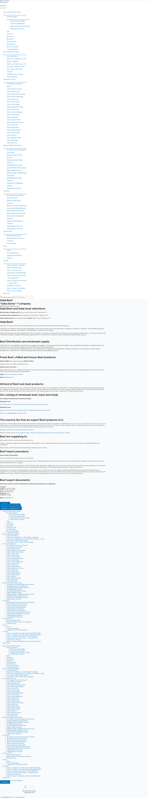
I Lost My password (12, 49)
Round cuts (3, 413)
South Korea (20, 427)
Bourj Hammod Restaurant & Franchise (15, 217)
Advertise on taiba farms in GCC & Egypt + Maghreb (16, 60)
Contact (5, 260)
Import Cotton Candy (13, 132)
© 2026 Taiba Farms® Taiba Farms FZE (29, 791)
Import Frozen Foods (13, 102)
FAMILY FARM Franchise (14, 170)
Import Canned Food (13, 114)
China (95, 425)
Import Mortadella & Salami (15, 107)
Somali (28, 433)
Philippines (101, 425)
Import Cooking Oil (12, 117)
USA (47, 427)
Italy (40, 425)
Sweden (57, 425)
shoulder (16, 404)
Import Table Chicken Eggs (15, 96)
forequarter (30, 404)
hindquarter (19, 413)
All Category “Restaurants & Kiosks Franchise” (15, 197)
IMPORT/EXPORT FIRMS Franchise (14, 179)
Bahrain (7, 425)
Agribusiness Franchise (14, 188)
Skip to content (4, 1)
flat (16, 410)
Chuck (2, 404)
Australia (20, 374)
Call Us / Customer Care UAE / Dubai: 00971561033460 (16, 266)
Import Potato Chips (13, 127)
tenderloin (32, 410)
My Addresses (11, 44)
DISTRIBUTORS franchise (14, 165)
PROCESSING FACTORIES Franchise (15, 161)
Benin (42, 433)
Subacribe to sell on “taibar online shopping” (15, 75)
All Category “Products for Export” (15, 85)
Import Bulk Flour (12, 143)
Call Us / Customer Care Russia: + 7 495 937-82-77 (16, 282)
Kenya (38, 433)
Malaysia (8, 427)
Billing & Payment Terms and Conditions (15, 239)
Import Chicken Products (14, 89)
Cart (8, 31)
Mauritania (48, 433)
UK (53, 425)
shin (11, 404)
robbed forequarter (43, 404)
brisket (22, 404)
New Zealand (13, 374)
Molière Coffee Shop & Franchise (14, 202)
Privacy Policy (7, 231)
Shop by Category (12, 16)
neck (8, 404)
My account (10, 36)
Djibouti (22, 433)
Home (5, 246)
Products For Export (9, 79)
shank (43, 410)
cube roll (25, 410)
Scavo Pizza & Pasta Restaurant (16, 208)
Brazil (6, 374)
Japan (13, 427)
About (8, 250)
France (50, 425)
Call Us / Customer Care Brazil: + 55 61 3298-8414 (16, 277)
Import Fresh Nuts (12, 125)
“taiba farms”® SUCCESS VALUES (14, 257)
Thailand (2, 427)
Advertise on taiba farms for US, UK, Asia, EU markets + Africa (16, 65)
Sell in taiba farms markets (11, 52)
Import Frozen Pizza (13, 109)
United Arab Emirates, (94, 423)
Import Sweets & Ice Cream (15, 122)
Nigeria (62, 433)
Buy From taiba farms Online (12, 12)
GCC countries (75, 423)
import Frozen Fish (12, 99)
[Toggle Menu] (15, 14)
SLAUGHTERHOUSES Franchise (16, 168)
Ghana (18, 433)
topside (19, 410)
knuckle (47, 410)
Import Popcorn (11, 135)
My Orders (10, 39)
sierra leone (55, 433)
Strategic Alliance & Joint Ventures (14, 156)
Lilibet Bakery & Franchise (15, 226)
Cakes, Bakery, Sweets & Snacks (20, 26)
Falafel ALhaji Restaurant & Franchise (15, 222)
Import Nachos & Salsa (14, 130)
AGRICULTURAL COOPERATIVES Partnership (17, 174)
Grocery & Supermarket (17, 23)
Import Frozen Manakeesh (15, 112)
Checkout (10, 34)
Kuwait (12, 425)
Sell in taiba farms (12, 56)
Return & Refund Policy (14, 236)
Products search (7, 297)
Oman (18, 425)
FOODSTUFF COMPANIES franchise (15, 184)
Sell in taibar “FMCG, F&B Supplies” (14, 70)
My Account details (12, 46)
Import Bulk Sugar (12, 140)
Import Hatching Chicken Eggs (16, 94)
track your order (12, 41)
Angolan (32, 433)
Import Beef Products (13, 91)
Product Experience (13, 253)
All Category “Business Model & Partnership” (16, 151)
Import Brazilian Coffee (14, 137)
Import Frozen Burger (13, 104)
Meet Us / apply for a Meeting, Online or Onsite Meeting (16, 289)
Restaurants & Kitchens (17, 29)
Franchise (6, 191)
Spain (73, 425)
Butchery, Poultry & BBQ (17, 21)
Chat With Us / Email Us (14, 285)
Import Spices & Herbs (14, 120)
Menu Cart (6, 293)
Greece (44, 425)
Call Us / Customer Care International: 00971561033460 (16, 271)
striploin (6, 410)
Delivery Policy (11, 243)
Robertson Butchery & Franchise (17, 205)
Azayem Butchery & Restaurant (16, 213)
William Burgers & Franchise (15, 211)
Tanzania (67, 433)
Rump (2, 410)
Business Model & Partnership (12, 145)
